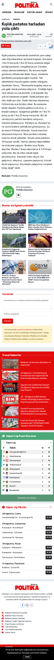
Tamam (27, 657)
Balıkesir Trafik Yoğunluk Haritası (18, 621)
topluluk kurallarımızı (25, 329)
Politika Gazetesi (24, 190)
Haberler (6, 19)
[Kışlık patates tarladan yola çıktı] (27, 41)
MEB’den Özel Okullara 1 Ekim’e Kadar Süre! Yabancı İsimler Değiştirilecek (40, 227)
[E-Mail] (18, 195)
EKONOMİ (19, 12)
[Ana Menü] (3, 5)
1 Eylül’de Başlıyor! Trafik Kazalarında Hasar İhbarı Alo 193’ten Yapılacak (13, 227)
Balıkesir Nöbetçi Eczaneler (16, 613)
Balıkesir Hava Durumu (14, 616)
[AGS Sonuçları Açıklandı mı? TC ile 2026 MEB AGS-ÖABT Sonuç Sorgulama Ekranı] (40, 267)
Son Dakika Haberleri (13, 629)
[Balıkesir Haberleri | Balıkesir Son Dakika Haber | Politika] (26, 4)
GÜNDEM (6, 12)
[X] (27, 605)
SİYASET (49, 12)
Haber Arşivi (10, 632)
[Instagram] (32, 605)
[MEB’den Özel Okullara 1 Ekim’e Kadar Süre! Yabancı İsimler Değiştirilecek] (40, 216)
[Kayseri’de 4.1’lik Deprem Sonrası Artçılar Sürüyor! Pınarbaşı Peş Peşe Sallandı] (40, 241)
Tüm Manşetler (11, 627)
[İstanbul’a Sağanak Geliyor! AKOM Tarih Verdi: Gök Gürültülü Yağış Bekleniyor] (14, 241)
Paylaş (7, 46)
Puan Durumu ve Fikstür (14, 624)
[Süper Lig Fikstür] (50, 507)
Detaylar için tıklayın (27, 498)
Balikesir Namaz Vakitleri (15, 618)
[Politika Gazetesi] (8, 191)
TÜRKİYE (16, 19)
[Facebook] (22, 605)
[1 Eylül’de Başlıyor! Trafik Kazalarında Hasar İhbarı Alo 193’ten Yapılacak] (14, 216)
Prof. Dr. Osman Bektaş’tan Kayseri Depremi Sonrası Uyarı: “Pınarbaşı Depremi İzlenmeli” (12, 280)
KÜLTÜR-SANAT (34, 12)
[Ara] (51, 4)
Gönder (7, 321)
